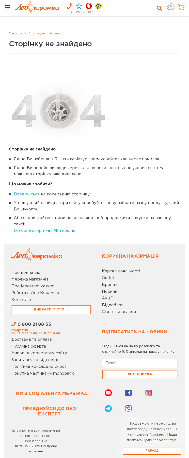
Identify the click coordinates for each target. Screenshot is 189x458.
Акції (107, 298)
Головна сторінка (32, 231)
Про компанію (25, 273)
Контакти (21, 300)
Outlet (108, 278)
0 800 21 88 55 (83, 12)
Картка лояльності (121, 271)
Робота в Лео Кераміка (35, 293)
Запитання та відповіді (34, 360)
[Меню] (7, 8)
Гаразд (152, 450)
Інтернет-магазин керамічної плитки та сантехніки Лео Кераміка (36, 436)
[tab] (69, 6)
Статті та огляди (119, 312)
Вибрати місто (49, 309)
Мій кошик (64, 231)
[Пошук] (159, 8)
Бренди (110, 285)
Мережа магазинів (30, 279)
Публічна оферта (28, 346)
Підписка (142, 374)
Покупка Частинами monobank (42, 373)
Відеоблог (112, 305)
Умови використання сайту (39, 353)
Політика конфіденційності (39, 367)
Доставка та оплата (31, 339)
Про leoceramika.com (33, 286)
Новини (109, 292)
